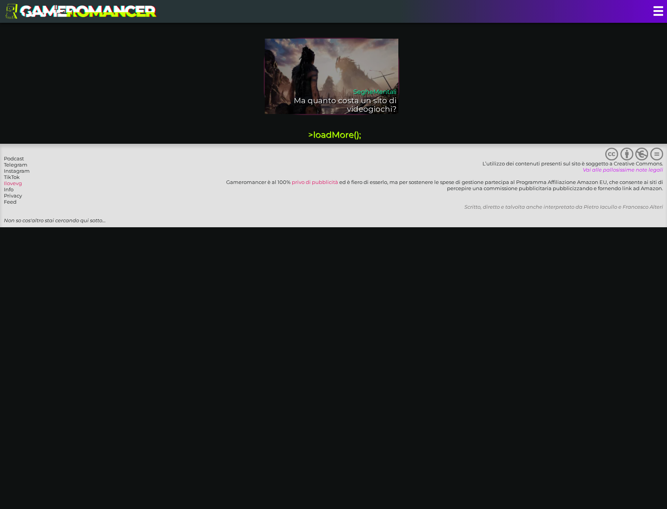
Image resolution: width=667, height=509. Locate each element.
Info (9, 189)
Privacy (13, 195)
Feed (10, 202)
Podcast (14, 158)
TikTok (12, 177)
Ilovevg (13, 183)
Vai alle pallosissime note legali (623, 170)
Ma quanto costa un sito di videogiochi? (345, 105)
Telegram (15, 165)
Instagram (17, 171)
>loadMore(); (334, 134)
